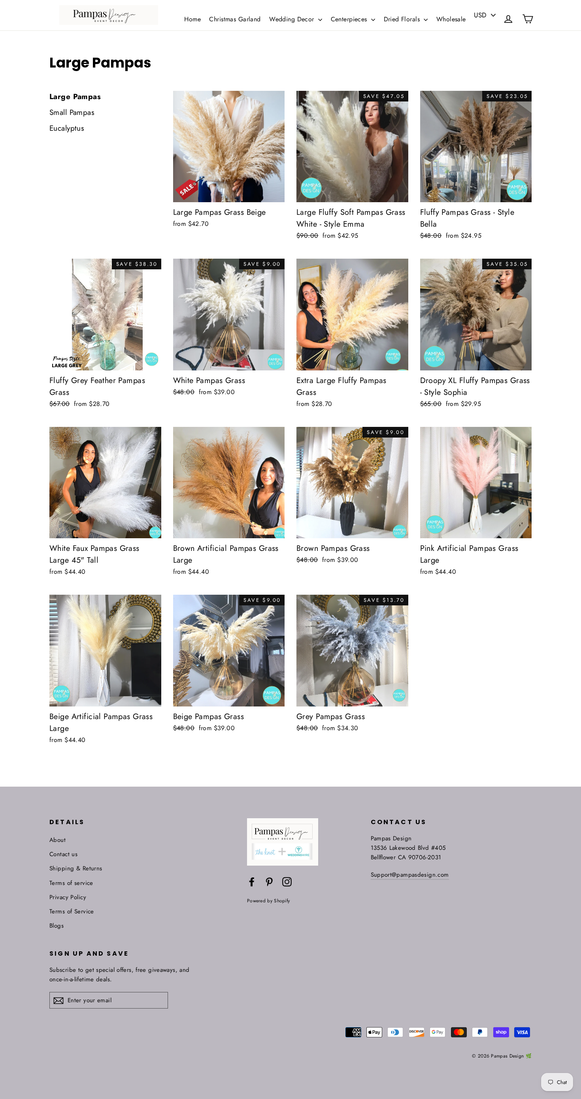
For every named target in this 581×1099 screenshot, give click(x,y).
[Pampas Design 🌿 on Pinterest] (269, 881)
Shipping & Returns (75, 868)
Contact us (63, 854)
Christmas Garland (234, 19)
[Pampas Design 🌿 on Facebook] (252, 881)
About (57, 840)
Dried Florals (403, 19)
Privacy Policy (67, 897)
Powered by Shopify (268, 900)
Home (192, 19)
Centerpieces (350, 19)
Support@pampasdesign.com (410, 874)
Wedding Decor (292, 19)
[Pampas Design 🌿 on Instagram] (287, 881)
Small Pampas (71, 112)
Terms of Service (71, 911)
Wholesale (451, 19)
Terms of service (71, 883)
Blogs (56, 925)
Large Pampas (75, 96)
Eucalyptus (66, 128)
